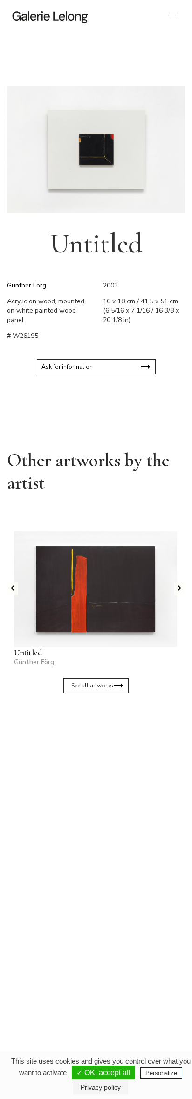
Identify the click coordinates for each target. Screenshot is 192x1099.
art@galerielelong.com (127, 1002)
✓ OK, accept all (103, 1073)
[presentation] (12, 588)
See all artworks (92, 685)
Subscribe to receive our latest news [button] (89, 737)
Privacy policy (101, 1087)
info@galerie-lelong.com (42, 908)
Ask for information (67, 367)
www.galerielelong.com (128, 1009)
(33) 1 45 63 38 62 (133, 901)
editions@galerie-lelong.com (134, 908)
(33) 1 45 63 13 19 (46, 901)
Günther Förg (26, 285)
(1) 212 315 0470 (132, 994)
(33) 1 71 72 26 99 (46, 994)
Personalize (161, 1073)
